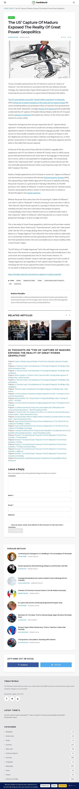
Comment (12, 476)
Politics (8, 775)
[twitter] (12, 698)
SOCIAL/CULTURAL (12, 779)
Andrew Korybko (13, 37)
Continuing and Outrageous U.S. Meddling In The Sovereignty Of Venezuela (45, 554)
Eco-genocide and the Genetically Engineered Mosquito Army (40, 603)
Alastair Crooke (23, 632)
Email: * (11, 505)
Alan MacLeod (22, 568)
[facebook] (6, 698)
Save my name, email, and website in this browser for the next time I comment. (35, 526)
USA (10, 284)
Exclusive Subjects (12, 753)
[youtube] (17, 698)
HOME (6, 8)
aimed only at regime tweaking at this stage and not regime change (39, 102)
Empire (18, 280)
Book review (10, 736)
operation (36, 193)
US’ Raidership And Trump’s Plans (61, 336)
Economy (9, 745)
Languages (9, 762)
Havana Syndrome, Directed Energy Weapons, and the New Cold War (42, 566)
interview (9, 758)
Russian (42, 109)
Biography (9, 732)
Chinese (51, 109)
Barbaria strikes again (39, 336)
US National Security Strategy (54, 280)
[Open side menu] (5, 2)
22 (70, 37)
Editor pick (9, 749)
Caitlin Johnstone (24, 583)
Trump (40, 280)
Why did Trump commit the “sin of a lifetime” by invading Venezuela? (18, 333)
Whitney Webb (22, 556)
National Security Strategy (54, 177)
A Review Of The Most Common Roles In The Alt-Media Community (42, 590)
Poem (8, 770)
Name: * (11, 495)
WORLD (11, 8)
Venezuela (17, 284)
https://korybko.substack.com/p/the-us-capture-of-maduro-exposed (34, 274)
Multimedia (9, 766)
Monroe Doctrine (29, 280)
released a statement (22, 115)
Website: (11, 515)
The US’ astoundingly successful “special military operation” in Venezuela (36, 99)
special (29, 193)
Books (8, 740)
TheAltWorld (41, 2)
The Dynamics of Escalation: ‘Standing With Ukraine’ (37, 640)
